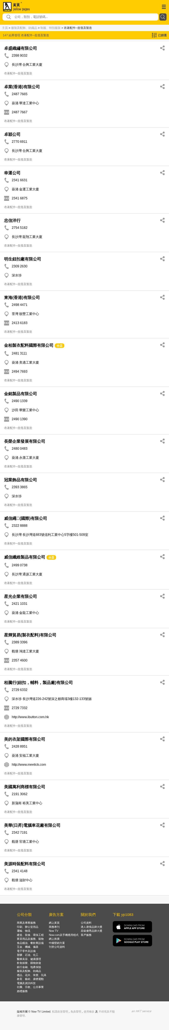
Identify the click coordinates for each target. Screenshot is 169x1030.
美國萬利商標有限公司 (24, 786)
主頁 (5, 27)
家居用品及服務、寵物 (30, 938)
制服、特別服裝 (50, 27)
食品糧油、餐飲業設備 (30, 943)
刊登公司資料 (57, 946)
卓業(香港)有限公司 (22, 86)
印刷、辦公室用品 (27, 926)
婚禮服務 (22, 991)
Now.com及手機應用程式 (64, 934)
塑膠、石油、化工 (27, 954)
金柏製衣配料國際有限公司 (29, 345)
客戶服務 (86, 934)
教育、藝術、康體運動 (30, 979)
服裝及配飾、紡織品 (24, 27)
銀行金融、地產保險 (29, 967)
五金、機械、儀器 (27, 946)
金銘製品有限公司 (20, 393)
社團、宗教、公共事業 (30, 987)
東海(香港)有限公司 (22, 297)
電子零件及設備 (26, 951)
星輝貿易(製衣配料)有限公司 (30, 635)
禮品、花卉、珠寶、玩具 (31, 975)
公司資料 (86, 922)
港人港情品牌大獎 (91, 926)
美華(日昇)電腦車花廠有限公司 (32, 825)
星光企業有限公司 (20, 596)
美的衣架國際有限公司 (24, 739)
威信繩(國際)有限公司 (25, 518)
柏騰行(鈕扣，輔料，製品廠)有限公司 (38, 682)
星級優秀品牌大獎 (91, 930)
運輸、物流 (23, 930)
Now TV (53, 930)
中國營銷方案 (57, 943)
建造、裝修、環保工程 (30, 934)
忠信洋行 (12, 220)
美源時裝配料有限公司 (24, 863)
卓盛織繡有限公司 (20, 48)
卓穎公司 (12, 134)
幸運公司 (12, 173)
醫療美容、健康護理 (29, 959)
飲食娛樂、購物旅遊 (29, 962)
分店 (59, 345)
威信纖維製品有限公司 (24, 557)
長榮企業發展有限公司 (24, 441)
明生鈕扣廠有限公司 (22, 259)
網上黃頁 (54, 922)
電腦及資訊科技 (26, 983)
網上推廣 (54, 938)
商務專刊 (54, 926)
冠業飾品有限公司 (20, 480)
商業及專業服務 (26, 922)
